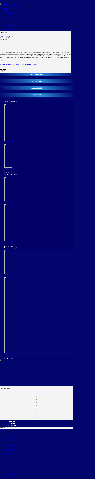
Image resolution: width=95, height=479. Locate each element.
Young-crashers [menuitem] (6, 453)
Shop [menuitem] (4, 442)
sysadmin (2, 36)
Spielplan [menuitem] (8, 439)
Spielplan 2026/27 (37, 88)
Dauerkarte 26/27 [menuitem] (10, 450)
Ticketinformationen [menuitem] (10, 447)
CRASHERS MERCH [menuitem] (11, 445)
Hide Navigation (15, 5)
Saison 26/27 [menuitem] (6, 434)
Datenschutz (12, 423)
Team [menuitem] (7, 435)
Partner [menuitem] (4, 441)
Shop (5, 18)
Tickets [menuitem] (4, 446)
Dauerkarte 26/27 (11, 26)
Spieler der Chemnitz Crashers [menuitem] (13, 437)
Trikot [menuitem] (7, 443)
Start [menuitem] (4, 431)
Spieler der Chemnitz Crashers (14, 13)
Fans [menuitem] (4, 451)
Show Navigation (5, 5)
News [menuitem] (4, 433)
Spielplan (9, 16)
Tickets (5, 22)
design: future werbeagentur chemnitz (67, 429)
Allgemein (13, 36)
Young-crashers (7, 29)
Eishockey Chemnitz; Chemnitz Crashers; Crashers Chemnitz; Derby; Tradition (18, 64)
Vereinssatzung (12, 425)
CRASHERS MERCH (12, 21)
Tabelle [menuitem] (7, 438)
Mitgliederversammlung (36, 74)
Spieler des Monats (36, 81)
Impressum (12, 421)
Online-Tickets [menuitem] (9, 449)
